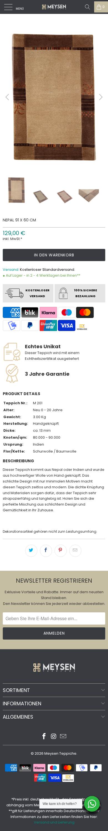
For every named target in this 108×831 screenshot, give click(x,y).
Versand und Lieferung (54, 822)
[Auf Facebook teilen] (46, 551)
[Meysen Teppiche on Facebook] (44, 737)
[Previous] (8, 97)
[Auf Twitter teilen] (31, 551)
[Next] (100, 97)
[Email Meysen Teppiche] (63, 737)
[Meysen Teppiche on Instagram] (54, 737)
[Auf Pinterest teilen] (61, 551)
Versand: (11, 269)
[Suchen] (87, 6)
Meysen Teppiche (60, 753)
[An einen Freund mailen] (75, 551)
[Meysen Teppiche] (54, 7)
